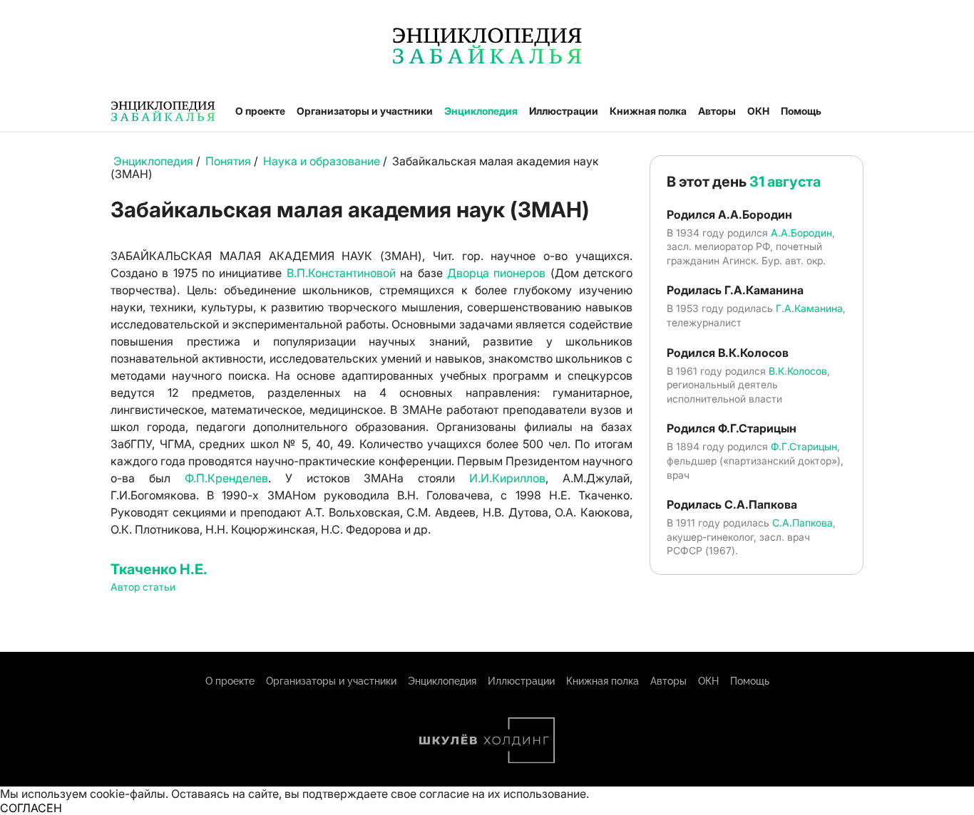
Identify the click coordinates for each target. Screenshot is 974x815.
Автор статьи (143, 587)
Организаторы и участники (365, 111)
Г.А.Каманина (809, 308)
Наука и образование (321, 161)
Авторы (717, 111)
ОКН (758, 111)
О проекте (260, 111)
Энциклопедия (481, 111)
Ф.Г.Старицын (804, 446)
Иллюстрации (563, 111)
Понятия (228, 161)
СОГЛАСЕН (31, 807)
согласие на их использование (502, 794)
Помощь (801, 111)
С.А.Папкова (802, 522)
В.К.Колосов (798, 371)
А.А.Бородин (801, 233)
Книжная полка (648, 111)
